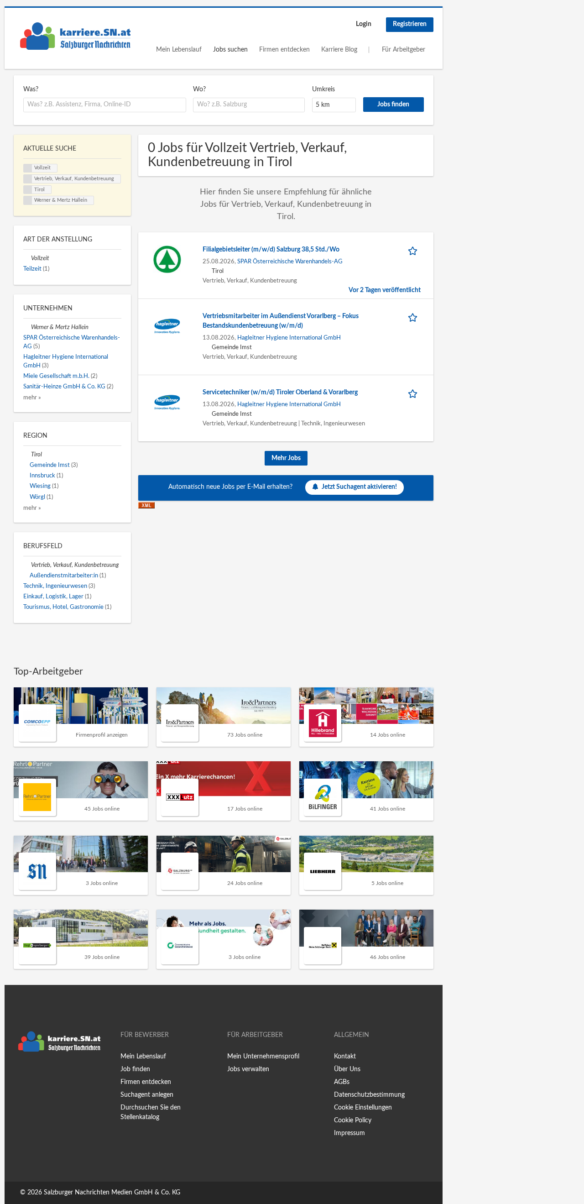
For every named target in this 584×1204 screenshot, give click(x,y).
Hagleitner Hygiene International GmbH (289, 337)
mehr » (32, 397)
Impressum (349, 1133)
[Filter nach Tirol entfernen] (27, 454)
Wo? (199, 89)
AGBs (341, 1082)
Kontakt (345, 1056)
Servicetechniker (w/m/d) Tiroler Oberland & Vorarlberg (280, 392)
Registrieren (410, 24)
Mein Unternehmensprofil (263, 1056)
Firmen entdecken (284, 50)
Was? (30, 89)
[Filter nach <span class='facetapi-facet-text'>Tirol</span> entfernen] (28, 190)
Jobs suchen (230, 50)
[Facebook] (20, 1075)
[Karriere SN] (75, 36)
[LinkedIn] (49, 1075)
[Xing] (35, 1075)
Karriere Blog (339, 50)
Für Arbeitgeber (403, 50)
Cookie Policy (352, 1120)
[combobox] (104, 105)
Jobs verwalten (248, 1069)
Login (363, 24)
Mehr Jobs (286, 458)
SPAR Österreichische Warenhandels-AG (290, 261)
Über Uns (347, 1069)
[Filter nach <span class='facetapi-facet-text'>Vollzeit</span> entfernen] (28, 168)
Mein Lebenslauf (179, 50)
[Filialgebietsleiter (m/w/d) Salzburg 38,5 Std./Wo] (167, 259)
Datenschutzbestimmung (369, 1095)
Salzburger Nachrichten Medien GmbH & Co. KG (112, 1192)
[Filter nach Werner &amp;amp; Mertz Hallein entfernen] (27, 327)
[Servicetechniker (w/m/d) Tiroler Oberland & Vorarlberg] (167, 402)
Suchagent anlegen (146, 1095)
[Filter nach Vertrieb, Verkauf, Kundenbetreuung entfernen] (27, 565)
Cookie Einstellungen (363, 1108)
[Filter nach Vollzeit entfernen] (27, 258)
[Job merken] (414, 250)
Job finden (135, 1069)
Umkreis (323, 89)
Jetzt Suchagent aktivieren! (359, 487)
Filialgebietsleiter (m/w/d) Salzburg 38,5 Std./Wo (271, 249)
